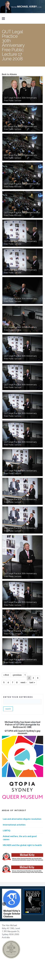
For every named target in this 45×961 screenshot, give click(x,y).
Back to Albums (9, 74)
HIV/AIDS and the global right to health (22, 845)
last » (32, 682)
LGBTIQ (6, 830)
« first (6, 675)
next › (23, 682)
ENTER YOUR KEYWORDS (18, 697)
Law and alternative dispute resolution (22, 819)
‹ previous (17, 675)
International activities (14, 824)
